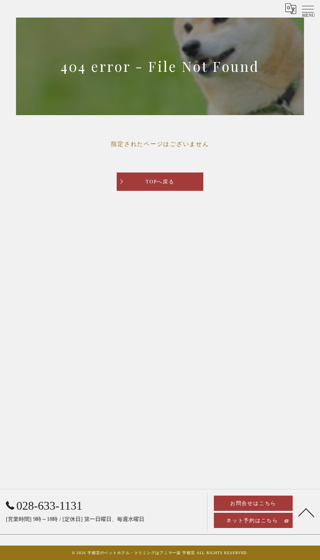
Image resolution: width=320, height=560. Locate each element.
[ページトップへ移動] (306, 512)
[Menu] (307, 8)
